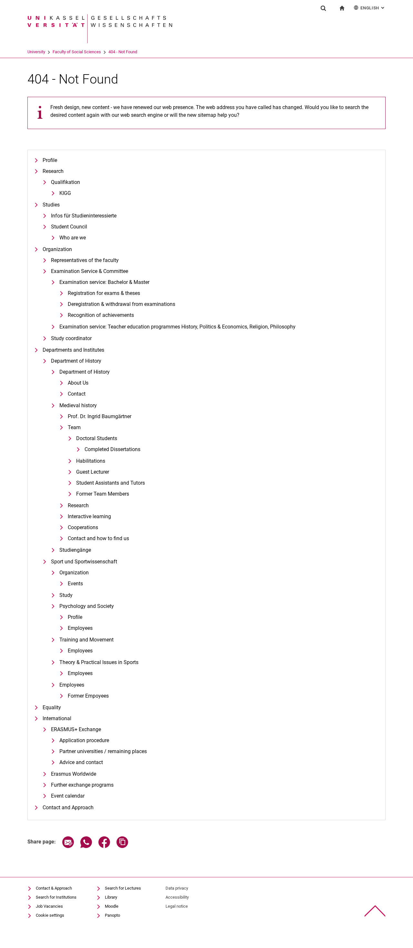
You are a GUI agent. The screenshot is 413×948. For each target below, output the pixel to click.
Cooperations (83, 527)
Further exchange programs (82, 785)
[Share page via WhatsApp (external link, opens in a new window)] (86, 846)
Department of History (76, 361)
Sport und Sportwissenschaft (84, 562)
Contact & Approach (54, 888)
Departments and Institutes (73, 350)
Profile (50, 160)
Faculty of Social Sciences (77, 51)
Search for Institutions (56, 897)
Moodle (111, 906)
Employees (80, 628)
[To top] (375, 911)
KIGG (65, 193)
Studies (51, 205)
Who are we (72, 238)
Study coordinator (71, 338)
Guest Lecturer (92, 472)
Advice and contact (81, 762)
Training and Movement (86, 640)
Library (111, 897)
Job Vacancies (49, 906)
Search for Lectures (123, 888)
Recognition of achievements (101, 315)
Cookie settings (50, 915)
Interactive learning (89, 516)
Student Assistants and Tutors (110, 483)
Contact (77, 394)
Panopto (112, 915)
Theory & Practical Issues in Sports (98, 662)
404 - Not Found (122, 51)
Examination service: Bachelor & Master (104, 282)
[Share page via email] (68, 846)
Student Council (69, 227)
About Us (78, 383)
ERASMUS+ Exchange (76, 729)
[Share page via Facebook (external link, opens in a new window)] (104, 846)
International (57, 718)
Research (53, 171)
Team (74, 427)
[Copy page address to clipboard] (122, 846)
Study (66, 595)
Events (75, 583)
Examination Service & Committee (89, 271)
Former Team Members (102, 494)
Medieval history (78, 405)
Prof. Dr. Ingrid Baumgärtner (99, 416)
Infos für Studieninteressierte (83, 216)
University (36, 51)
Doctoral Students (96, 438)
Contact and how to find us (98, 538)
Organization (57, 249)
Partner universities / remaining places (103, 751)
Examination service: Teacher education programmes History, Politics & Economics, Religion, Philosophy (177, 327)
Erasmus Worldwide (73, 774)
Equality (52, 707)
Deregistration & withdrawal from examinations (121, 304)
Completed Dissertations (112, 449)
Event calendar (68, 796)
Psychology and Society (86, 606)
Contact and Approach (68, 807)
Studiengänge (75, 550)
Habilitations (90, 461)
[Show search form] (323, 8)
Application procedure (84, 740)
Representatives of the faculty (85, 260)
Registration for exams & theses (104, 293)
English (373, 7)
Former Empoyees (88, 696)
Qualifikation (65, 182)
